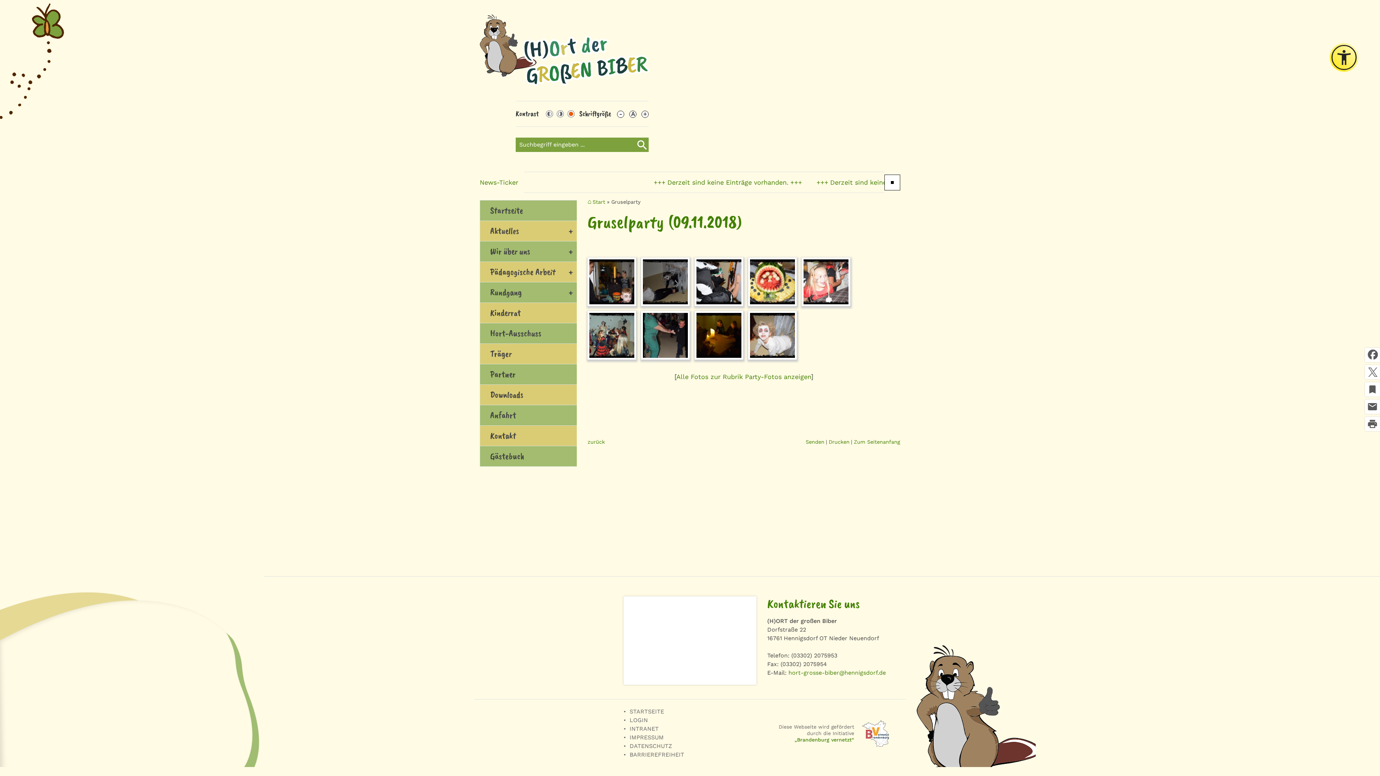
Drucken (839, 442)
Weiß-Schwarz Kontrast (560, 113)
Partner (503, 374)
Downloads (506, 395)
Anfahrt (503, 415)
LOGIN (639, 720)
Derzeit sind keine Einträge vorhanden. (692, 182)
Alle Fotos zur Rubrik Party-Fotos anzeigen (743, 376)
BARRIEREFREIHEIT (657, 754)
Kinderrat (505, 313)
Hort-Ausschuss (515, 333)
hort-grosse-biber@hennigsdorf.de (837, 672)
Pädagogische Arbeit (523, 272)
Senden (815, 442)
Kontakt (503, 436)
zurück (596, 442)
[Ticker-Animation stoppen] (892, 182)
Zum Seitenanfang (877, 442)
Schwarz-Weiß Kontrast (549, 113)
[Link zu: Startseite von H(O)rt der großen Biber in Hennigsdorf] (564, 50)
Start (599, 202)
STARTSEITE (647, 711)
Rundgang (506, 292)
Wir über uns (510, 251)
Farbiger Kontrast (571, 113)
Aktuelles (504, 231)
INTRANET (644, 728)
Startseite (506, 210)
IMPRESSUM (647, 737)
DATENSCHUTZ (651, 746)
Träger (501, 354)
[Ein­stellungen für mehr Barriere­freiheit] (1344, 57)
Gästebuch (507, 456)
